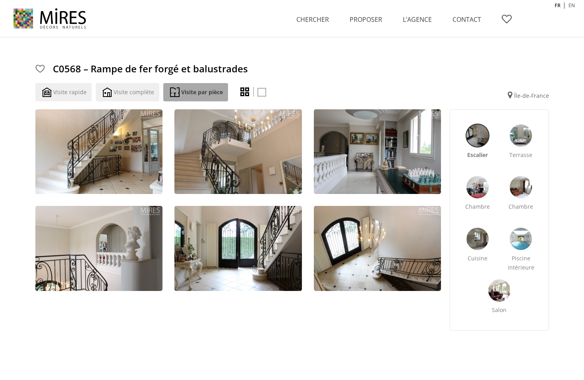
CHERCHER (312, 19)
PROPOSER (366, 19)
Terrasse (520, 155)
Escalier (477, 155)
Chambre (477, 206)
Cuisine (477, 258)
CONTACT (467, 19)
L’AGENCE (417, 19)
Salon (499, 310)
